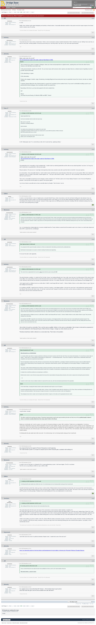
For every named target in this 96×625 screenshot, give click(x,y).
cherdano (6, 498)
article (41, 271)
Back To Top (4, 622)
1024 (24, 12)
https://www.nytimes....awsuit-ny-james (28, 571)
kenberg (6, 37)
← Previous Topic (78, 603)
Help (93, 5)
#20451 (93, 345)
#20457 (93, 532)
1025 (27, 12)
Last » (33, 12)
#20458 (93, 546)
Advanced (95, 7)
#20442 (93, 37)
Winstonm (6, 210)
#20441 (93, 18)
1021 (15, 12)
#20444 (93, 108)
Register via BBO (77, 5)
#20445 (93, 149)
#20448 (93, 239)
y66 (5, 18)
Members (8, 7)
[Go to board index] (10, 3)
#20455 (93, 476)
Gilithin (6, 193)
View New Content (89, 9)
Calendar (13, 7)
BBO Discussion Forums (6, 9)
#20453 (93, 443)
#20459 (93, 561)
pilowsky (6, 53)
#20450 (93, 301)
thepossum (7, 532)
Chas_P (6, 108)
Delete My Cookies (15, 622)
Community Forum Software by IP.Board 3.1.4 (86, 622)
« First (10, 12)
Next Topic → (92, 603)
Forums (3, 7)
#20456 (93, 498)
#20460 (93, 584)
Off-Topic (14, 9)
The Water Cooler (20, 9)
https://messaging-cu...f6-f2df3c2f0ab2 (28, 353)
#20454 (93, 460)
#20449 (93, 264)
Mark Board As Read (23, 622)
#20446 (93, 193)
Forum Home (9, 622)
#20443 (93, 53)
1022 (18, 12)
